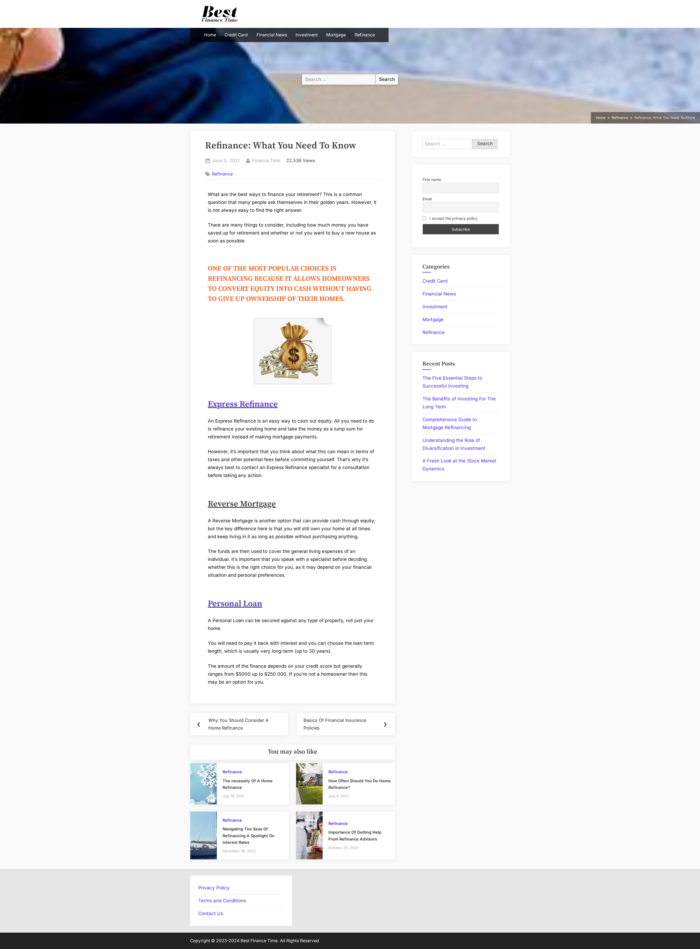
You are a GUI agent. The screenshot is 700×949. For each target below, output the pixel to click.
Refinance (365, 34)
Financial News (271, 34)
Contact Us (210, 913)
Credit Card (236, 34)
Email (427, 199)
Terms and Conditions (222, 900)
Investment (307, 34)
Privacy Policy (214, 888)
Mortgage (336, 34)
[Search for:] (339, 79)
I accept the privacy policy (452, 218)
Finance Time (266, 160)
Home (210, 34)
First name (431, 179)
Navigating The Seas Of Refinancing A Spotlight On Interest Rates (249, 836)
